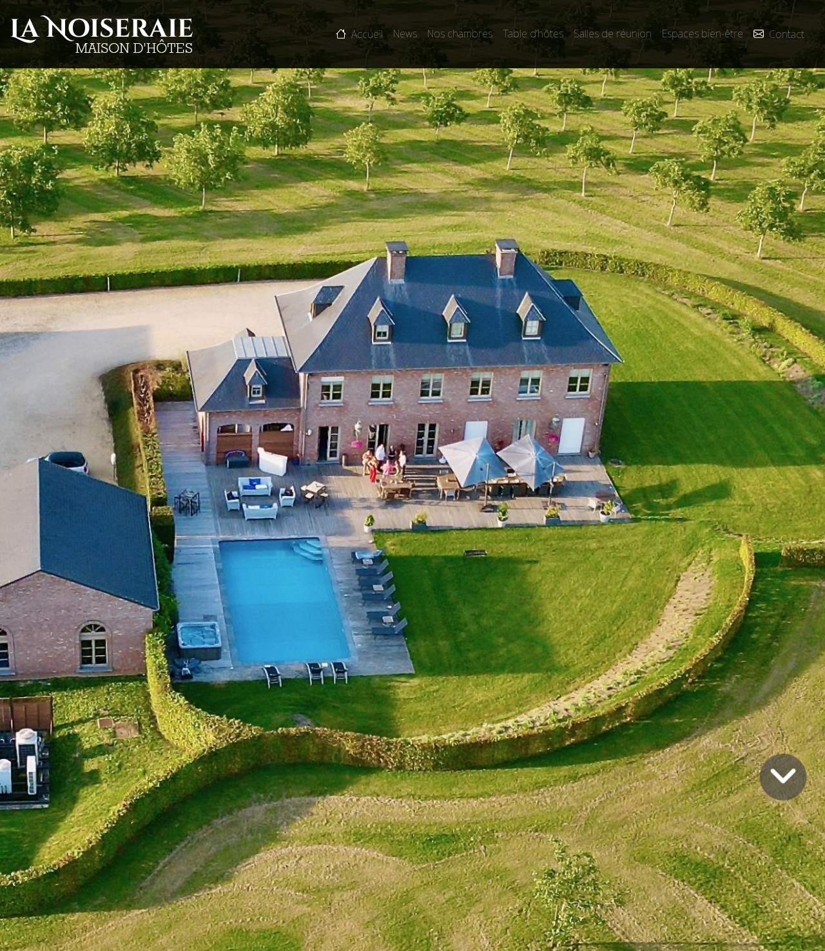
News (405, 33)
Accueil (367, 35)
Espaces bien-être (702, 33)
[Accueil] (101, 34)
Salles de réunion (613, 33)
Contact (786, 35)
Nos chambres (459, 33)
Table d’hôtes (533, 33)
